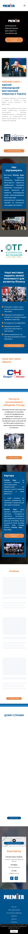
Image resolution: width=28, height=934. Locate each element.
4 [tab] (16, 301)
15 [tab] (5, 386)
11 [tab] (22, 384)
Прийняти (14, 931)
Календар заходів (14, 910)
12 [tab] (24, 384)
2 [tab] (12, 301)
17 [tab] (9, 386)
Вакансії (14, 916)
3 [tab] (14, 301)
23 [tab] (21, 386)
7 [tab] (14, 384)
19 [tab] (13, 386)
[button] (14, 39)
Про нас (14, 907)
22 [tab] (19, 386)
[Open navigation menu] (24, 5)
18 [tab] (11, 386)
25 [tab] (25, 386)
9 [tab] (18, 384)
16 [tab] (7, 386)
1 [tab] (10, 301)
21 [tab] (17, 386)
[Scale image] (14, 137)
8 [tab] (16, 384)
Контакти (14, 922)
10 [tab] (20, 384)
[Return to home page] (9, 5)
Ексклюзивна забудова (14, 913)
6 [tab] (12, 384)
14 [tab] (3, 386)
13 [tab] (26, 384)
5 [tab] (18, 301)
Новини (14, 919)
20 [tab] (15, 386)
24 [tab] (23, 386)
